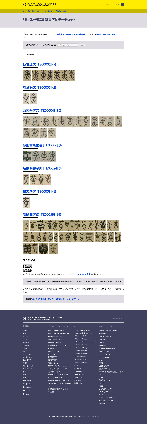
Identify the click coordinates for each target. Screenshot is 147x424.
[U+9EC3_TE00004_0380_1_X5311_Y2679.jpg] (103, 126)
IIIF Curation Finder (80, 345)
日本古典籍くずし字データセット (58, 333)
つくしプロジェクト (105, 336)
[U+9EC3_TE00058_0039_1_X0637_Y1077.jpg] (27, 253)
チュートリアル (27, 360)
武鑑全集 (51, 348)
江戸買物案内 (52, 357)
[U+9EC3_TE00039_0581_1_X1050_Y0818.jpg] (26, 207)
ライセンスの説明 (83, 274)
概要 (24, 333)
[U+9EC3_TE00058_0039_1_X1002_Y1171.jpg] (56, 241)
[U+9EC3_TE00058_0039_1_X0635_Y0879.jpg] (90, 241)
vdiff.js (76, 365)
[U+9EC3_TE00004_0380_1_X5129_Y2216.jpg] (27, 126)
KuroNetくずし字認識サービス (109, 330)
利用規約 (26, 378)
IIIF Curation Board (80, 356)
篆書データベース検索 (106, 34)
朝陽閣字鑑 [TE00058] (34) (42, 214)
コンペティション (28, 366)
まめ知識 (102, 404)
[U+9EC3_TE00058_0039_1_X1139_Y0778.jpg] (96, 230)
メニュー (116, 4)
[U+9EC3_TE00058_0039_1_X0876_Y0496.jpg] (49, 230)
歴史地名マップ (104, 366)
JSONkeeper (78, 371)
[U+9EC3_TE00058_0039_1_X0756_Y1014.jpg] (118, 241)
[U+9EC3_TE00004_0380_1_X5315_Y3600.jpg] (43, 137)
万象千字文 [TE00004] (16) (42, 110)
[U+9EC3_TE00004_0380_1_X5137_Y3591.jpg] (62, 126)
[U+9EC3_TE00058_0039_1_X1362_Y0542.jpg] (33, 230)
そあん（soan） (103, 345)
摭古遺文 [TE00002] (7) (39, 64)
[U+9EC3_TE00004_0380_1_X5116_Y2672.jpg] (45, 126)
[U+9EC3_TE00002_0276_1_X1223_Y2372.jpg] (71, 80)
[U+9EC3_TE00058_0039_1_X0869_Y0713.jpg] (75, 241)
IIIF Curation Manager (81, 348)
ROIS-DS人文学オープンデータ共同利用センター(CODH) (55, 299)
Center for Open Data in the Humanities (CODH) (64, 416)
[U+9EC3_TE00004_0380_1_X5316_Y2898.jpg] (26, 137)
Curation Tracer (79, 377)
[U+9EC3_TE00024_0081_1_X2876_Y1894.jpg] (33, 184)
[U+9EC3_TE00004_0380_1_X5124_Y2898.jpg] (35, 126)
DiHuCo (101, 395)
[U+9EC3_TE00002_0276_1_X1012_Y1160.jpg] (57, 80)
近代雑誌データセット (55, 372)
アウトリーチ (27, 375)
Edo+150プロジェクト (106, 357)
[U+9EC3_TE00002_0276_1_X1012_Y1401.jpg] (64, 80)
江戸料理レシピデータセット (57, 345)
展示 (24, 372)
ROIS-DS (86, 416)
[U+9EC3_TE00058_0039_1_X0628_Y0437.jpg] (61, 230)
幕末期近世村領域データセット (58, 389)
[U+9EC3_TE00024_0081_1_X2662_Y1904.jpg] (48, 184)
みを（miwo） (103, 333)
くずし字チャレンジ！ (105, 351)
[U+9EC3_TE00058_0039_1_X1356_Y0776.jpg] (90, 230)
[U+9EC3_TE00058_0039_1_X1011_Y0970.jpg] (50, 241)
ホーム (25, 330)
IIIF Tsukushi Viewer (80, 359)
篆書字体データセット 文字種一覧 (71, 34)
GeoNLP (101, 377)
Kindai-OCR (78, 383)
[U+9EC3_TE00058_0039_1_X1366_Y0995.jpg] (110, 230)
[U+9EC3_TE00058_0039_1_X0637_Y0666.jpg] (77, 230)
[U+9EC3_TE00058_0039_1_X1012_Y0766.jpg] (102, 230)
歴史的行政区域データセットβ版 (58, 381)
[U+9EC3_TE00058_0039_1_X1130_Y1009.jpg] (32, 241)
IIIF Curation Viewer (80, 339)
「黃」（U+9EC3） (61, 11)
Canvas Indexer (79, 374)
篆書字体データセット (35, 11)
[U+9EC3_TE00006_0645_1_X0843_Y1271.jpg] (27, 161)
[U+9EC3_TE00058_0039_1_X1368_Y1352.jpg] (26, 241)
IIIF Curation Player (80, 354)
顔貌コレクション (53, 363)
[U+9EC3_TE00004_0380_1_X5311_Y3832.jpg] (34, 137)
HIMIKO (102, 386)
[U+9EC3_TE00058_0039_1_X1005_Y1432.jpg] (62, 241)
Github (26, 394)
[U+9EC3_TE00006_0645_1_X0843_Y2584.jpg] (52, 161)
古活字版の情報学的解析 (107, 348)
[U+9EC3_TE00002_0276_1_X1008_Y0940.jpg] (50, 80)
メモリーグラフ (103, 392)
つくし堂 (101, 342)
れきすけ (101, 383)
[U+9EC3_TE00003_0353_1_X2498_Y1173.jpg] (33, 103)
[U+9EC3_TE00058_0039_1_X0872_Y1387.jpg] (68, 241)
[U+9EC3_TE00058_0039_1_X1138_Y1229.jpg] (39, 241)
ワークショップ (27, 357)
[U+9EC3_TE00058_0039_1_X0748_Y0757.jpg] (82, 241)
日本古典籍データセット (56, 330)
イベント (25, 348)
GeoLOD (51, 392)
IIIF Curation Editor (80, 351)
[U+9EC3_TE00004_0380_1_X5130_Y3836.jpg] (86, 126)
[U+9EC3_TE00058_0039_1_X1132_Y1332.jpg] (45, 241)
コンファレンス (27, 369)
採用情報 (26, 345)
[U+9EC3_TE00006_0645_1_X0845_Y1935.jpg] (36, 161)
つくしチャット (103, 339)
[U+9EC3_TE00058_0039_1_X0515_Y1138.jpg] (53, 253)
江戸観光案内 (52, 360)
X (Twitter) (28, 384)
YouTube (28, 391)
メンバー (25, 336)
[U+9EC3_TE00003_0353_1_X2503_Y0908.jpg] (26, 103)
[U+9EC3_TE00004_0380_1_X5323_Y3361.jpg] (54, 126)
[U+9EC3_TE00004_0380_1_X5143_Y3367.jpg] (118, 126)
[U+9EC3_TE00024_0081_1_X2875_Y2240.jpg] (41, 184)
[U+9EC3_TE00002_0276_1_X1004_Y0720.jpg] (43, 80)
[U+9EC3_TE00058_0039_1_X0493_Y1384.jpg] (43, 253)
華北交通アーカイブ (105, 389)
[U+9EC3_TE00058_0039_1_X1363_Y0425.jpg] (26, 230)
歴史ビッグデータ (104, 354)
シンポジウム (27, 354)
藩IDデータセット (53, 351)
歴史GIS (101, 363)
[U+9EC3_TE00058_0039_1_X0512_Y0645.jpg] (72, 230)
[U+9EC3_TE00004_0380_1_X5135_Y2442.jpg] (70, 126)
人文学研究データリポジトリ (108, 401)
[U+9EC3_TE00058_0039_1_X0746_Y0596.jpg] (84, 230)
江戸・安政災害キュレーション (57, 369)
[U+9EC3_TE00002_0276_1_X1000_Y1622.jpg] (27, 80)
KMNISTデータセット (55, 336)
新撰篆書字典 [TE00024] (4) (43, 168)
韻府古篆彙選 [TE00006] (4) (43, 145)
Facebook (27, 387)
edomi (101, 360)
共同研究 (26, 342)
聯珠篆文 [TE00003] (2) (39, 87)
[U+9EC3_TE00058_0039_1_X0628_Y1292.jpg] (35, 253)
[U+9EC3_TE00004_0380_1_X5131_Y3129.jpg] (78, 126)
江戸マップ (51, 354)
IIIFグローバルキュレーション (57, 366)
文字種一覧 (49, 11)
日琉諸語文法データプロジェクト (59, 375)
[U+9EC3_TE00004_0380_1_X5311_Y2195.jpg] (110, 126)
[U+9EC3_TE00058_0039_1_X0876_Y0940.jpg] (103, 241)
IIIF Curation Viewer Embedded (84, 342)
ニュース (25, 339)
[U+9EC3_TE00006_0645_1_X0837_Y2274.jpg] (44, 161)
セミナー (26, 351)
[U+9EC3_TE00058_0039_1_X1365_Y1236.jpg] (116, 230)
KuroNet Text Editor (80, 362)
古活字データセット (54, 342)
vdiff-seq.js (77, 368)
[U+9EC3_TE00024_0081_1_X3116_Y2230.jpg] (26, 184)
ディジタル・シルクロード (107, 398)
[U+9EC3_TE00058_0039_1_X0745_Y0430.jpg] (55, 230)
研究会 (25, 363)
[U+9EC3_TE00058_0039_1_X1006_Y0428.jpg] (41, 230)
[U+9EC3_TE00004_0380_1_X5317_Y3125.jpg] (94, 126)
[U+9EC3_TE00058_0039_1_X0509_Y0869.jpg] (97, 241)
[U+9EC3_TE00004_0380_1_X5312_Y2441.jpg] (52, 137)
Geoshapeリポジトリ (55, 378)
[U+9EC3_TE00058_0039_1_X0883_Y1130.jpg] (111, 241)
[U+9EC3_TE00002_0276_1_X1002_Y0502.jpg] (36, 80)
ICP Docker (77, 380)
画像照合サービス (105, 380)
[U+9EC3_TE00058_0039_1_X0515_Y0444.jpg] (67, 230)
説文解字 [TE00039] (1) (39, 191)
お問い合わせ (27, 381)
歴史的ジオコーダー (105, 369)
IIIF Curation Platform (81, 336)
